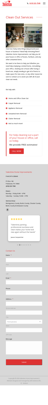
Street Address (11, 308)
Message (9, 339)
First (7, 264)
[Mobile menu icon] (44, 3)
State (7, 326)
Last (7, 274)
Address (9, 299)
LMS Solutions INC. (35, 381)
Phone (8, 289)
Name (8, 255)
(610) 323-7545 (34, 3)
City (7, 317)
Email (8, 278)
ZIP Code (9, 334)
